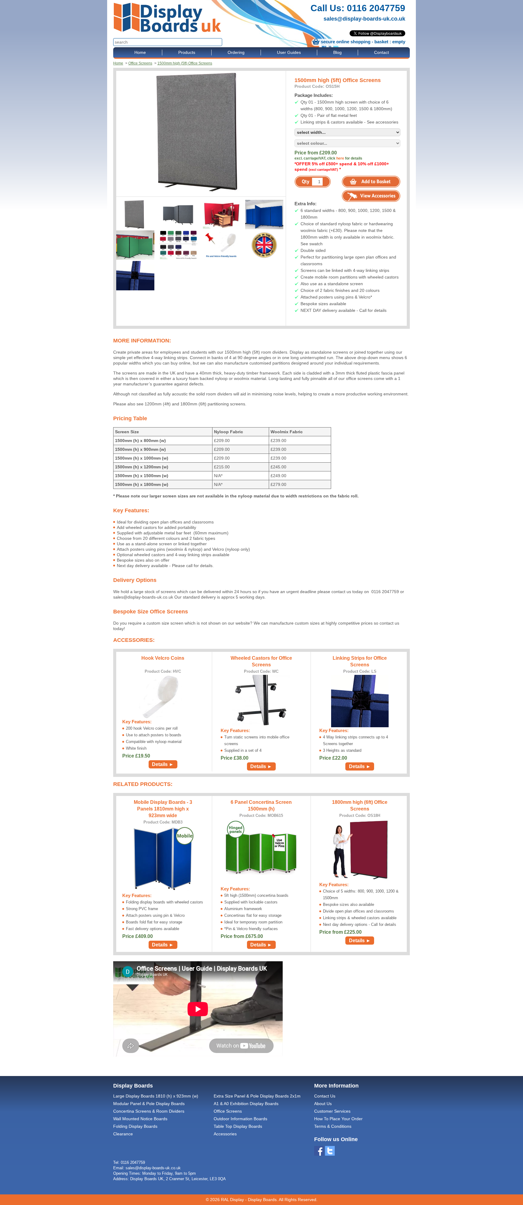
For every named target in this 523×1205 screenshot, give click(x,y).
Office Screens (140, 63)
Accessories (225, 1133)
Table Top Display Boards (238, 1126)
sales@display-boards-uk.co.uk (364, 19)
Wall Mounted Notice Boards (140, 1118)
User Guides (289, 52)
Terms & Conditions (332, 1126)
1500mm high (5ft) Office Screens (184, 63)
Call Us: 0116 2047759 (358, 8)
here (340, 158)
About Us (323, 1103)
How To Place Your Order (338, 1118)
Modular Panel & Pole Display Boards (149, 1103)
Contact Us (324, 1096)
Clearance (123, 1133)
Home (140, 52)
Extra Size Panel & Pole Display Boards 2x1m (257, 1096)
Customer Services (332, 1111)
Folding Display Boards (135, 1126)
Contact (381, 52)
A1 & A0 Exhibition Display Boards (246, 1103)
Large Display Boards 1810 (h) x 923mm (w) (155, 1096)
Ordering (236, 52)
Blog (337, 52)
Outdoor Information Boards (240, 1118)
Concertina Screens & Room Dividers (148, 1111)
